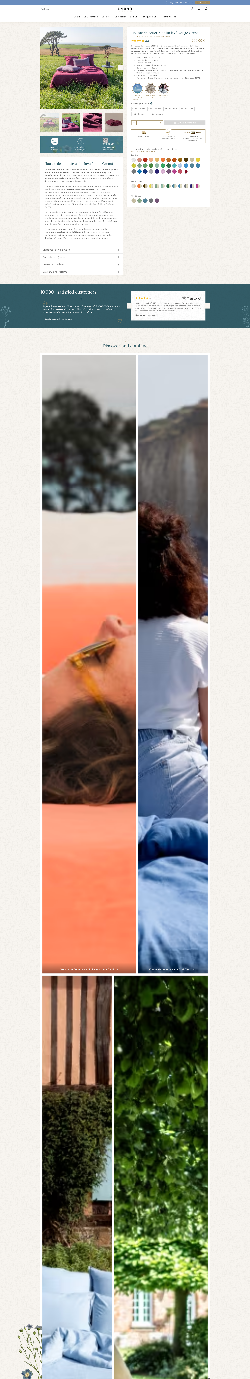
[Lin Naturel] (192, 159)
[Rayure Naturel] (133, 200)
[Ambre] (133, 165)
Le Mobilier (120, 16)
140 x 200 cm (138, 109)
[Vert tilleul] (157, 165)
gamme (108, 218)
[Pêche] (151, 159)
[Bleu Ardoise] (192, 165)
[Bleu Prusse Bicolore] (180, 186)
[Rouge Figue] (145, 159)
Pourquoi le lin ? (150, 16)
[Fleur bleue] (186, 165)
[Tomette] (174, 159)
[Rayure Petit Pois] (139, 200)
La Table (106, 16)
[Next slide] (120, 67)
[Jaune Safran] (197, 159)
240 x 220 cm (171, 109)
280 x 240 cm (138, 114)
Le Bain (134, 16)
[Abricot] (163, 159)
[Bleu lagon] (174, 165)
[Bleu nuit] (157, 171)
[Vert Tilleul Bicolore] (163, 186)
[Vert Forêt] (168, 165)
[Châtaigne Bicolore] (145, 186)
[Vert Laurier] (145, 165)
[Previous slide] (42, 67)
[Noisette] (180, 159)
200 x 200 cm (154, 109)
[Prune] (168, 171)
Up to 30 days (167, 136)
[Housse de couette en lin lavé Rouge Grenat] (81, 68)
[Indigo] (145, 171)
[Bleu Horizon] (180, 165)
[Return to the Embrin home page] (125, 9)
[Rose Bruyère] (174, 171)
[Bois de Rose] (180, 171)
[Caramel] (168, 159)
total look (98, 215)
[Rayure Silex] (151, 200)
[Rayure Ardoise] (145, 200)
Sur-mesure (157, 114)
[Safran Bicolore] (151, 186)
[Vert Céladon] (139, 165)
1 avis (147, 41)
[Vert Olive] (151, 165)
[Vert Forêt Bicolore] (168, 186)
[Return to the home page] (137, 37)
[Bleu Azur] (139, 171)
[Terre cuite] (139, 159)
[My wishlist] (199, 8)
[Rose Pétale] (163, 171)
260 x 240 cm (187, 109)
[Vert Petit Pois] (163, 165)
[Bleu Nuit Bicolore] (192, 186)
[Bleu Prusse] (197, 165)
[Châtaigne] (186, 159)
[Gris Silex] (133, 171)
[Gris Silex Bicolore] (186, 186)
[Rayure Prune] (157, 200)
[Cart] (206, 8)
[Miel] (157, 159)
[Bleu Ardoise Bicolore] (174, 186)
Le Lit (77, 16)
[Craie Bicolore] (133, 186)
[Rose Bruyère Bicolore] (197, 186)
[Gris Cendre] (151, 171)
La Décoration (91, 16)
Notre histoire (169, 16)
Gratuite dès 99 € (144, 136)
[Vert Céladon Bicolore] (157, 186)
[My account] (192, 8)
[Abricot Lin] (139, 186)
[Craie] (133, 159)
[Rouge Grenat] (186, 171)
